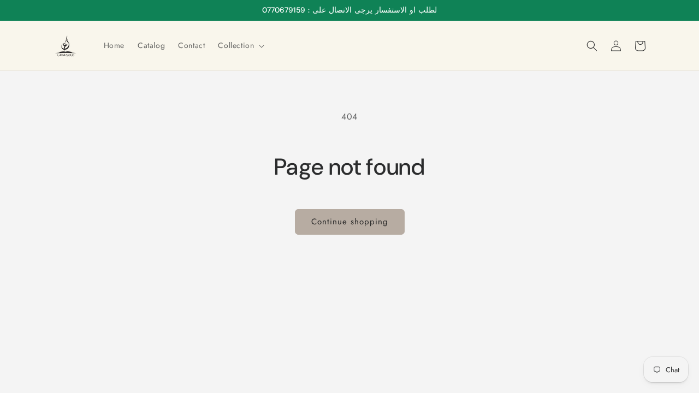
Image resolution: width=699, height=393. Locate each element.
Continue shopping (349, 222)
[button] (240, 45)
